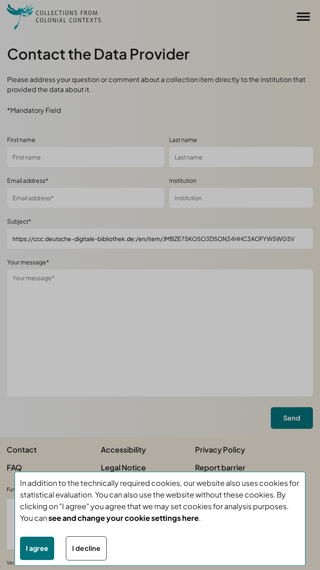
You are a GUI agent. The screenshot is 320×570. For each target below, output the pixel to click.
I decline (86, 548)
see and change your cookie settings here (123, 518)
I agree (37, 548)
